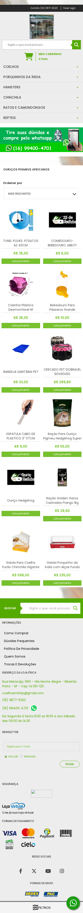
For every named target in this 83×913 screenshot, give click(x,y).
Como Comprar (16, 633)
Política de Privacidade (21, 648)
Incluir (13, 756)
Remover (30, 756)
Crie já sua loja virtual (18, 812)
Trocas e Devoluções (20, 664)
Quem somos (14, 656)
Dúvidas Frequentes (19, 641)
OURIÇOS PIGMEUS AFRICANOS (26, 169)
